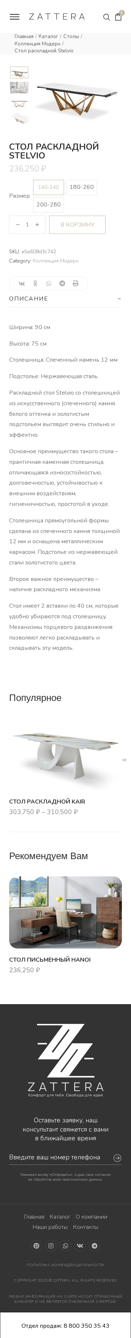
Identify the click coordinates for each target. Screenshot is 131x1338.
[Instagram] (51, 1246)
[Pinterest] (36, 1246)
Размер (19, 196)
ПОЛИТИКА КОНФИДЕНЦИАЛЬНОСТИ (65, 1265)
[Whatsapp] (65, 1246)
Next (116, 91)
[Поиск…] (106, 17)
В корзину (77, 225)
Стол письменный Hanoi (50, 959)
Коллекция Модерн (37, 43)
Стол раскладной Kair (47, 802)
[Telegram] (94, 1246)
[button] (123, 759)
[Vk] (80, 1246)
